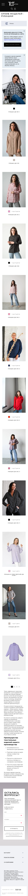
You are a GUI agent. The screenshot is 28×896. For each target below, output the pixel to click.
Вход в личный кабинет (13, 44)
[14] (9, 675)
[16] (9, 211)
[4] (9, 417)
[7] (9, 365)
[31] (9, 468)
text (14, 4)
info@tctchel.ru (8, 809)
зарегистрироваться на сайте (12, 39)
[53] (9, 571)
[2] (14, 160)
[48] (9, 314)
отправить (14, 828)
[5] (14, 108)
